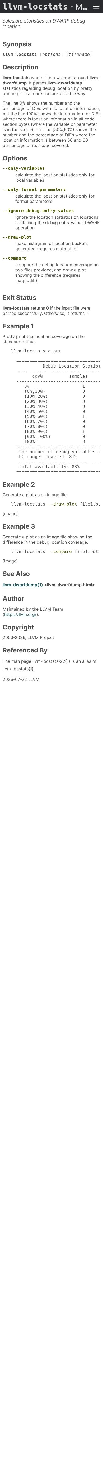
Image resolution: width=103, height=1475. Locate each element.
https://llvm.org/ (20, 614)
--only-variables (24, 168)
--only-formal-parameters (34, 189)
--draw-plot (17, 237)
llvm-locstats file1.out (55, 504)
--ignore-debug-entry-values (38, 210)
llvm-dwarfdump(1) (23, 584)
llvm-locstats (46, 7)
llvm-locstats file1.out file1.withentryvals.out (55, 551)
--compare (14, 258)
